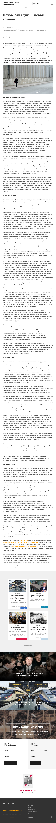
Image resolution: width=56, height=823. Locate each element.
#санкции (22, 30)
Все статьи (28, 646)
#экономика (40, 30)
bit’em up (12, 817)
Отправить (35, 763)
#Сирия (31, 30)
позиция (31, 803)
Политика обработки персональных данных (12, 814)
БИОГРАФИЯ (31, 809)
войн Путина (24, 540)
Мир (11, 27)
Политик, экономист (11, 3)
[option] (28, 724)
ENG (38, 3)
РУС (34, 3)
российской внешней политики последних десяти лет (20, 542)
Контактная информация (12, 810)
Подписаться (10, 763)
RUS (48, 803)
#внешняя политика (10, 30)
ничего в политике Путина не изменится (25, 546)
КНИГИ (30, 807)
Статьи (30, 805)
